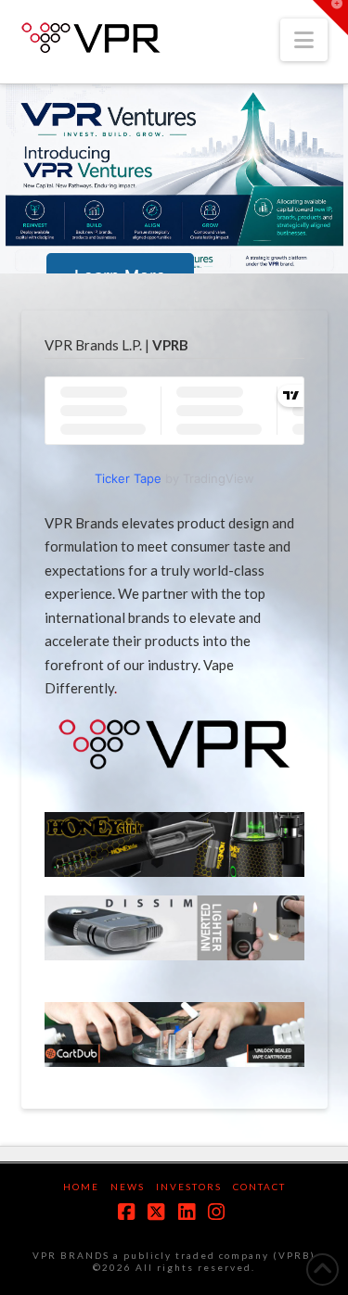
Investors (189, 1186)
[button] (304, 40)
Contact (259, 1186)
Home (81, 1186)
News (127, 1186)
